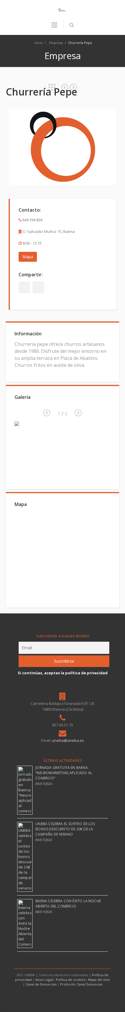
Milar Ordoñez (64, 87)
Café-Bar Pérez (73, 87)
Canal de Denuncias (41, 984)
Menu (54, 27)
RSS (82, 996)
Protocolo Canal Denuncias (81, 984)
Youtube (69, 996)
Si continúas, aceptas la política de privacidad (63, 672)
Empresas (52, 87)
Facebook (24, 287)
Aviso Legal (44, 979)
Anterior (78, 412)
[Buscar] (71, 25)
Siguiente (46, 412)
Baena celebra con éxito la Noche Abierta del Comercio (68, 903)
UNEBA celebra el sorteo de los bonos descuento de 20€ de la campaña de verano (65, 829)
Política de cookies (70, 979)
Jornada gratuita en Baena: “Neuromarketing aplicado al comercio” (63, 773)
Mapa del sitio (99, 979)
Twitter (38, 287)
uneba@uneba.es (68, 740)
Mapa (27, 256)
